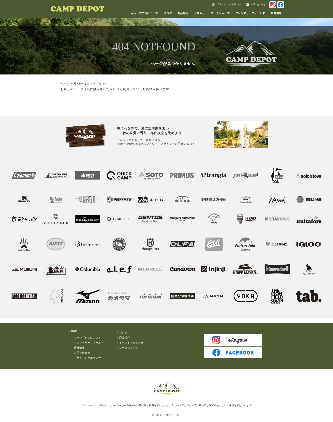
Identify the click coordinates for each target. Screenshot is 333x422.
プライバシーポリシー (228, 4)
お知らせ (199, 13)
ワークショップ (220, 13)
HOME (75, 331)
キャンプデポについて (144, 13)
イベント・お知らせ (131, 342)
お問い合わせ (258, 4)
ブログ (168, 13)
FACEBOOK (280, 4)
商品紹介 (183, 13)
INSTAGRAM (272, 4)
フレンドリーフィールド (250, 13)
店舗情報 (276, 13)
